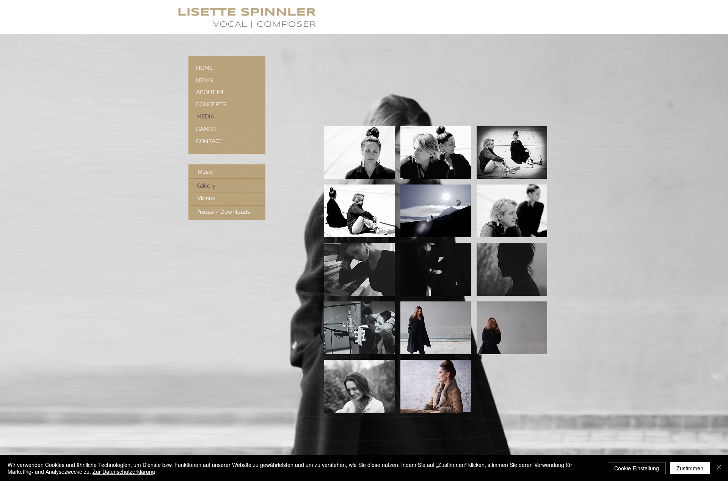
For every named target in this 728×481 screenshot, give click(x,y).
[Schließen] (718, 468)
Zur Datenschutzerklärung (124, 471)
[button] (359, 152)
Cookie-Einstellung (636, 468)
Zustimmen (689, 468)
